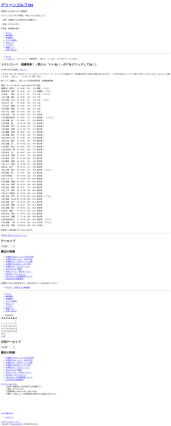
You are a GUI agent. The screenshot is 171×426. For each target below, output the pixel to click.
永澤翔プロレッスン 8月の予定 (19, 259)
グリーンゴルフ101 (17, 5)
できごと (10, 59)
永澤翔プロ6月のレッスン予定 (18, 264)
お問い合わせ (11, 50)
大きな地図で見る (7, 413)
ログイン (9, 417)
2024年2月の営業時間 (14, 279)
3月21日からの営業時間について (19, 276)
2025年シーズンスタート (16, 274)
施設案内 (9, 35)
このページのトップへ (10, 422)
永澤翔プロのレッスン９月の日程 (20, 257)
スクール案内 (11, 40)
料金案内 (9, 38)
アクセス (9, 45)
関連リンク (10, 47)
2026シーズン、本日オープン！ (19, 271)
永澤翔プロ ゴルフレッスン (18, 267)
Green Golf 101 (16, 424)
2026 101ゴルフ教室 (14, 269)
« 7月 (3, 336)
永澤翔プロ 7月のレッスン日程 (19, 262)
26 (9, 331)
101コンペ (10, 43)
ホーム (8, 33)
